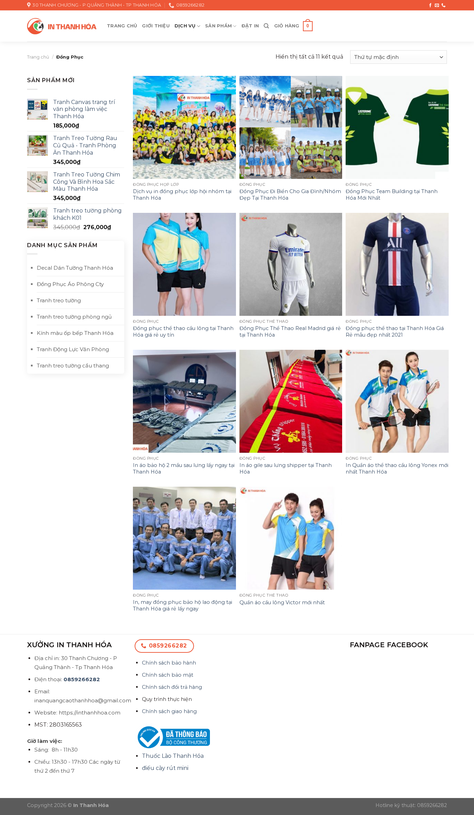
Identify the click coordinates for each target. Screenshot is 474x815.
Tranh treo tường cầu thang (73, 365)
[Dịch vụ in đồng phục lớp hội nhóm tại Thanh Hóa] (184, 127)
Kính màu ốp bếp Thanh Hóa (75, 333)
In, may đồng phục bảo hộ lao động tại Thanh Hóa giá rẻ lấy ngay (182, 605)
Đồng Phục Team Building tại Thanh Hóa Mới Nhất (392, 194)
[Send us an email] (437, 5)
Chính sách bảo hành (169, 663)
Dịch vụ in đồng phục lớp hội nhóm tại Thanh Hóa (182, 194)
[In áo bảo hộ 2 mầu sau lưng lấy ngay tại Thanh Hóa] (184, 401)
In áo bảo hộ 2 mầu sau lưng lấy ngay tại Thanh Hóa (184, 468)
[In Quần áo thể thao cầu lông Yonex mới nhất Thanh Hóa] (397, 401)
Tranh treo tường (59, 300)
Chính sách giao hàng (169, 711)
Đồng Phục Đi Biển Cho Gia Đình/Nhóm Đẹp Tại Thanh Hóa (290, 194)
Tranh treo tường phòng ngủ (74, 316)
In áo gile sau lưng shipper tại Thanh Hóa (285, 468)
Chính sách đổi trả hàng (172, 687)
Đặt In (250, 25)
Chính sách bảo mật (167, 675)
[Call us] (443, 5)
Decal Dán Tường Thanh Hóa (75, 268)
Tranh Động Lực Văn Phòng (73, 349)
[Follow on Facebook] (430, 5)
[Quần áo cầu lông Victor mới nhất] (290, 538)
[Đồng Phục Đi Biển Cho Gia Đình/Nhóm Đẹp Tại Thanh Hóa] (290, 127)
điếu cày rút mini (165, 768)
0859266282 (82, 679)
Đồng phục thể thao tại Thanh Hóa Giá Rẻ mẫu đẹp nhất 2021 (395, 331)
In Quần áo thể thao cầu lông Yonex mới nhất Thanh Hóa (397, 468)
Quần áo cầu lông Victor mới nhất (282, 602)
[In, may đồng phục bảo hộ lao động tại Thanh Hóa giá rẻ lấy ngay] (184, 538)
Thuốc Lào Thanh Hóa (173, 756)
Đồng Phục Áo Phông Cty (70, 284)
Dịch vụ (185, 25)
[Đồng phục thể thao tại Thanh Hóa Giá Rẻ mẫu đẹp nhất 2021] (397, 264)
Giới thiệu (156, 25)
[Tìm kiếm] (266, 26)
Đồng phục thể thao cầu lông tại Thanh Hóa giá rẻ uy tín (183, 331)
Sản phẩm (218, 25)
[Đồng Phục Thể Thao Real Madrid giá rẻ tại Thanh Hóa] (290, 264)
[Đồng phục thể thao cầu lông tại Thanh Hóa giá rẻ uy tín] (184, 264)
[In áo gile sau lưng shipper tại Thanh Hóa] (290, 401)
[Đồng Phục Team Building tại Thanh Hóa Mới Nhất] (397, 127)
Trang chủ (122, 25)
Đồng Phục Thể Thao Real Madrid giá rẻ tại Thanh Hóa (290, 331)
